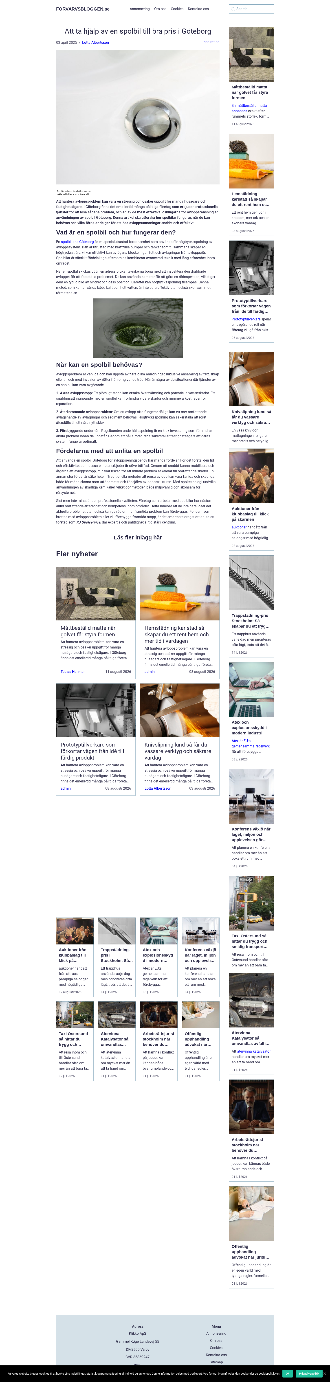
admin (150, 672)
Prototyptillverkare (246, 319)
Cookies (177, 9)
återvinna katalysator (254, 1051)
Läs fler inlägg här (138, 537)
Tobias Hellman (73, 672)
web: (137, 1365)
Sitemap (216, 1362)
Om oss (160, 9)
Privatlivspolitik (309, 1373)
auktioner (239, 527)
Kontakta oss (198, 9)
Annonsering (140, 9)
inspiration (211, 42)
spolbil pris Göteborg (77, 242)
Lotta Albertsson (95, 42)
